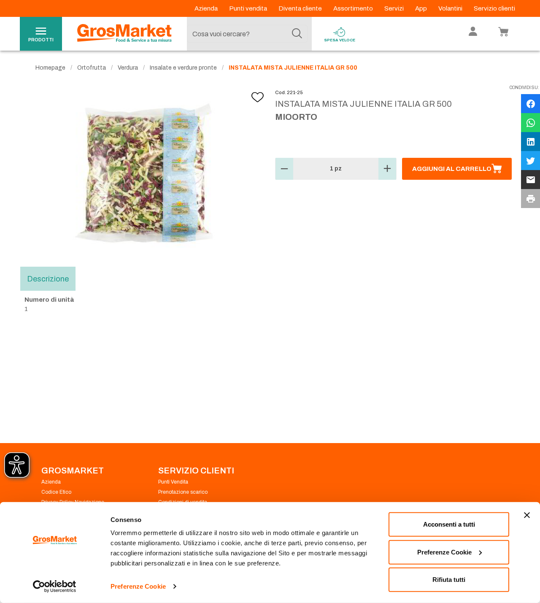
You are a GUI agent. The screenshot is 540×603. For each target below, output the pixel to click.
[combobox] (247, 33)
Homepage (50, 68)
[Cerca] (297, 34)
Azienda (206, 8)
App (421, 8)
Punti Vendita (173, 482)
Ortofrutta (91, 68)
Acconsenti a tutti (449, 524)
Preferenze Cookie (138, 586)
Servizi (394, 8)
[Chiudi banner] (527, 515)
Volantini (451, 8)
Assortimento (353, 8)
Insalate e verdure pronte (183, 68)
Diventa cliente (300, 8)
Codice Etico (56, 492)
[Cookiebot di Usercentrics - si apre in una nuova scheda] (55, 586)
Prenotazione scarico (183, 492)
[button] (284, 169)
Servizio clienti (494, 8)
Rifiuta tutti (448, 579)
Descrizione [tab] (48, 278)
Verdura (128, 68)
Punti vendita (248, 8)
